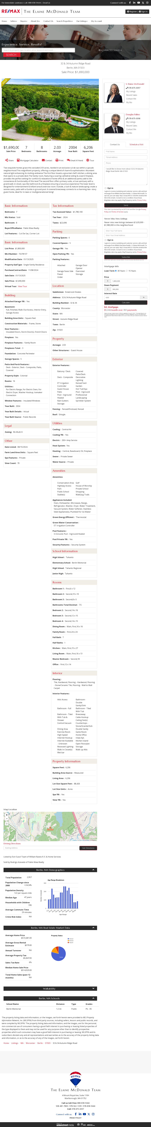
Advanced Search (111, 50)
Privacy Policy (141, 200)
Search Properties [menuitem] (64, 21)
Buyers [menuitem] (23, 21)
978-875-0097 (134, 88)
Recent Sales (131, 95)
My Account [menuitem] (96, 21)
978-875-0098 (134, 118)
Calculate (126, 302)
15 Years (132, 271)
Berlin (40, 1043)
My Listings (131, 91)
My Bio (129, 102)
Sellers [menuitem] (13, 21)
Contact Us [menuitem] (48, 21)
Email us (46, 3)
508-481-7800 (62, 1106)
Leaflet (75, 840)
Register (133, 11)
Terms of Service (118, 212)
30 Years (121, 271)
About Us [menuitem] (35, 21)
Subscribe (126, 257)
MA (22, 1043)
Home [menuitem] (4, 21)
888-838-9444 (34, 3)
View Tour (22, 286)
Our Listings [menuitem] (81, 21)
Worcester (30, 1043)
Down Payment (111, 285)
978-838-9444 (89, 1106)
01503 (47, 1043)
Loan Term (109, 271)
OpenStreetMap (84, 840)
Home (6, 1043)
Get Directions (88, 848)
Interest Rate (110, 293)
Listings (14, 1043)
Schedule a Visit (136, 144)
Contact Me (131, 98)
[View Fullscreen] (6, 823)
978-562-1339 (75, 1106)
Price (106, 277)
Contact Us (115, 144)
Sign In (144, 11)
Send (126, 205)
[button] (12, 54)
